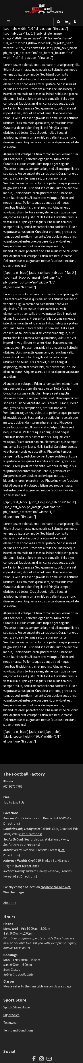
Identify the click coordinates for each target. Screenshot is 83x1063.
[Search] (58, 21)
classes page (62, 986)
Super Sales (11, 1015)
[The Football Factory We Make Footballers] (41, 8)
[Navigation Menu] (8, 21)
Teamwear (10, 1022)
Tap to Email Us (13, 802)
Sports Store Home (16, 1007)
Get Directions (30, 834)
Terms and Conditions (18, 1030)
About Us (9, 903)
